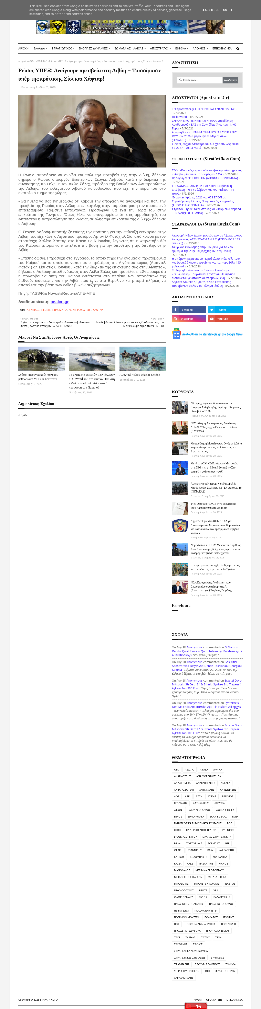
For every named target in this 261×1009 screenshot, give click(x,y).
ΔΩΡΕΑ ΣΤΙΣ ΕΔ (225, 810)
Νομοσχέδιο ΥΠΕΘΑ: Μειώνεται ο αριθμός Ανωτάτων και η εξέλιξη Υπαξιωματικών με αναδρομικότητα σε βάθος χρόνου (216, 549)
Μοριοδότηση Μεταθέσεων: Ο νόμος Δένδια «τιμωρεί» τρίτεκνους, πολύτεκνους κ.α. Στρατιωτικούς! (216, 447)
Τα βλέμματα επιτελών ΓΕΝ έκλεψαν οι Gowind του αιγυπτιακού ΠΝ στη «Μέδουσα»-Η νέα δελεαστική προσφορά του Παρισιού (92, 380)
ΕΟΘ (229, 823)
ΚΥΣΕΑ (177, 863)
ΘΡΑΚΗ (178, 850)
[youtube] (225, 318)
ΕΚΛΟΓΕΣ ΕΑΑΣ (218, 816)
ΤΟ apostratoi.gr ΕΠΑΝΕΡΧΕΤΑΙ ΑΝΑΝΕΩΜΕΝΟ (204, 109)
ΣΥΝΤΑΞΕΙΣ (217, 957)
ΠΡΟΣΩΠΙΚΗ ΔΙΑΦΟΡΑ (187, 930)
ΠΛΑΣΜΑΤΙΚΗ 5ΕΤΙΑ (206, 910)
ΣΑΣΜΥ (205, 937)
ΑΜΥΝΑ (217, 769)
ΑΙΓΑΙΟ (204, 769)
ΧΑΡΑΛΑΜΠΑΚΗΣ (184, 977)
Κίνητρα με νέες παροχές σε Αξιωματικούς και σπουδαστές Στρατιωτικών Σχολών (215, 567)
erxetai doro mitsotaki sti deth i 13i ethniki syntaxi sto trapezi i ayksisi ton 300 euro (207, 684)
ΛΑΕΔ (190, 863)
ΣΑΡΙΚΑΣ (190, 937)
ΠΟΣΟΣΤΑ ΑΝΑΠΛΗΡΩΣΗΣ (200, 924)
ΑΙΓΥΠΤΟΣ (33, 310)
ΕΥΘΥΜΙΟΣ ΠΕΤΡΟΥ (185, 836)
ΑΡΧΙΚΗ (198, 999)
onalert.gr (60, 302)
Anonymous (194, 647)
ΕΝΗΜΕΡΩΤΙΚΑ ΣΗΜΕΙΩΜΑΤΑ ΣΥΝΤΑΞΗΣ (198, 823)
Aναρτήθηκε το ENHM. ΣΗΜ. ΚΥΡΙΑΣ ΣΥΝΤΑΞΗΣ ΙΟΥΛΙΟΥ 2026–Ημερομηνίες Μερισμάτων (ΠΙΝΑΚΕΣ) (204, 136)
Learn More (210, 10)
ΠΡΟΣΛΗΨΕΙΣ (229, 924)
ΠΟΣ (176, 924)
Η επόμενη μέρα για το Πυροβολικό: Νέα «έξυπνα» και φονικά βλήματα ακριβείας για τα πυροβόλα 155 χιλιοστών (206, 262)
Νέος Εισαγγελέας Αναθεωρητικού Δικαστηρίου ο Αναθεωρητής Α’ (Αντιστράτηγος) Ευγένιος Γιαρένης (211, 586)
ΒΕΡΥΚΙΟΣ (227, 796)
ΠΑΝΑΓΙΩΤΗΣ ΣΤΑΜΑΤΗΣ (189, 904)
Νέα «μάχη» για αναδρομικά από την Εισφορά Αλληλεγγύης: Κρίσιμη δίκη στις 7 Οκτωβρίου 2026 (216, 407)
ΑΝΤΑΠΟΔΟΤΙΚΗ (184, 789)
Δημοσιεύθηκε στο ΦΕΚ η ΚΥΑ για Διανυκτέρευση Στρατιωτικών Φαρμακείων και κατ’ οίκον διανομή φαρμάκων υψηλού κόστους (215, 527)
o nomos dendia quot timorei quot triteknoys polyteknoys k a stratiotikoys (207, 651)
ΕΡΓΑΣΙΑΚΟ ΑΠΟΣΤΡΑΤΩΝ (201, 830)
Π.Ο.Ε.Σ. (203, 897)
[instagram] (189, 318)
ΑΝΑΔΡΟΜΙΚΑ (182, 783)
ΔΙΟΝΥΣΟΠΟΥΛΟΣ (200, 810)
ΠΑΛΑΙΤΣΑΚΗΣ (221, 897)
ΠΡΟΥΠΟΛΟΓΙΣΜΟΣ (217, 930)
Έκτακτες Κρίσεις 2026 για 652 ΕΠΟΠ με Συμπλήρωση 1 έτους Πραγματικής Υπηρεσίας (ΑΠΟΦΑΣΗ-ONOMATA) (203, 201)
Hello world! (179, 117)
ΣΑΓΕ (177, 937)
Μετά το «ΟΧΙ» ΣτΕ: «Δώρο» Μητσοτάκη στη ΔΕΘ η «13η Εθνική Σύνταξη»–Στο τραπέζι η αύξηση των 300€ (215, 467)
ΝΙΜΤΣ (203, 890)
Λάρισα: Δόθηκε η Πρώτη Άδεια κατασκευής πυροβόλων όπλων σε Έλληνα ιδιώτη (201, 284)
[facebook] (189, 309)
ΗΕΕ (227, 843)
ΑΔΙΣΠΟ (189, 769)
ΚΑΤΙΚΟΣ (179, 857)
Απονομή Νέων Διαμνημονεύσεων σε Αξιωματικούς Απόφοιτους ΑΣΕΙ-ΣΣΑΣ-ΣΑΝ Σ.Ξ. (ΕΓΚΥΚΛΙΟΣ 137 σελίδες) (207, 239)
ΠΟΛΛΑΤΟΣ (211, 917)
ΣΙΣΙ (88, 310)
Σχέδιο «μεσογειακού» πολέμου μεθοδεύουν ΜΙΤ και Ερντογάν (38, 376)
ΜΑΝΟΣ (223, 863)
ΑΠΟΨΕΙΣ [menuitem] (199, 48)
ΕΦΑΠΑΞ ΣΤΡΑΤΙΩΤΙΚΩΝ (216, 836)
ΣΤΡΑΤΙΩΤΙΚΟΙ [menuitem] (62, 48)
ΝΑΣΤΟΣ (230, 883)
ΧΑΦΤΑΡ (42, 61)
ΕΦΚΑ (177, 843)
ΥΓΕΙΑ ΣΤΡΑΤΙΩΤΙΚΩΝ (186, 971)
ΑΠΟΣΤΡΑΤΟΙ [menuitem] (159, 48)
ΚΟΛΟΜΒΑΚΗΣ (198, 857)
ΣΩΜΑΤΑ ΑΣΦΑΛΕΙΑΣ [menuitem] (128, 48)
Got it (227, 10)
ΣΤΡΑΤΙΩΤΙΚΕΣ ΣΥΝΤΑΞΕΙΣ (189, 957)
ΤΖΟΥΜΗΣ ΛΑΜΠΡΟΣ (207, 964)
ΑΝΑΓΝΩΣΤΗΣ (182, 776)
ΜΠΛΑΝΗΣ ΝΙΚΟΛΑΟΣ (207, 883)
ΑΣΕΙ (187, 796)
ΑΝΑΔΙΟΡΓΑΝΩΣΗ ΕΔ (208, 776)
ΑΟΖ (176, 796)
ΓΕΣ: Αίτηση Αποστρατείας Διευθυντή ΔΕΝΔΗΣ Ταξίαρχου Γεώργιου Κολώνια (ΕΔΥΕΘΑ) (214, 427)
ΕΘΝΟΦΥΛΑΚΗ (196, 816)
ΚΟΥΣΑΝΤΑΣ (220, 857)
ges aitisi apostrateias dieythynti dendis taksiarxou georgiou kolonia (207, 666)
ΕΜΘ (235, 816)
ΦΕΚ (207, 971)
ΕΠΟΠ (177, 830)
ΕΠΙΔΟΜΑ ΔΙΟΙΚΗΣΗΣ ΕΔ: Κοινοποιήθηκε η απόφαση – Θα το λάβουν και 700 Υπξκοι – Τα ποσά (203, 189)
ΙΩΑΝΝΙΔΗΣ (195, 850)
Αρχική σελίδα (26, 61)
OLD (176, 769)
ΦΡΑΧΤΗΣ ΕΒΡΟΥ (225, 971)
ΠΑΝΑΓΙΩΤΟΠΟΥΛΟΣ (221, 904)
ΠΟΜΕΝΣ (228, 917)
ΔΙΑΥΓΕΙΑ (219, 803)
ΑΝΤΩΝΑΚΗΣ (207, 789)
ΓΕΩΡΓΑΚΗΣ (180, 803)
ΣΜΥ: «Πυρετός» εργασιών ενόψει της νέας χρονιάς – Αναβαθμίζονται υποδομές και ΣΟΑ (207, 172)
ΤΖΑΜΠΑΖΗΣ (181, 964)
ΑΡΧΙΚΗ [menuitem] (23, 48)
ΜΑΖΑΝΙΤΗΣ (206, 863)
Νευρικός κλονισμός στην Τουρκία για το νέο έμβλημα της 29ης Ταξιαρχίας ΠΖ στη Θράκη (202, 249)
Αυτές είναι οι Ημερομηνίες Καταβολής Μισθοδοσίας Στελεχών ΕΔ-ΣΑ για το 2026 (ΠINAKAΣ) (216, 487)
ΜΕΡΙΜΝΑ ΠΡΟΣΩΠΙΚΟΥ (210, 870)
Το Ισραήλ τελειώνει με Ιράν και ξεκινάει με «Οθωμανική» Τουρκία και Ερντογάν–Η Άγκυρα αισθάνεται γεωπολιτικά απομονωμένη (203, 274)
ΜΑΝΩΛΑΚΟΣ (182, 870)
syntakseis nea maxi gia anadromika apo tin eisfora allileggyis (206, 705)
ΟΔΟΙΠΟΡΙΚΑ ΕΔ (184, 897)
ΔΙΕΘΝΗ (45, 310)
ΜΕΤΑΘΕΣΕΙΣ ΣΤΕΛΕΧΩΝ (188, 877)
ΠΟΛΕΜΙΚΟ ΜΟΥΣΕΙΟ (186, 917)
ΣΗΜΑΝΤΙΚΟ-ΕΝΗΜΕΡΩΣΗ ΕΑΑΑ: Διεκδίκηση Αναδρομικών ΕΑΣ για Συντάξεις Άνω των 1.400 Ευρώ (204, 124)
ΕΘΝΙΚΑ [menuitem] (180, 48)
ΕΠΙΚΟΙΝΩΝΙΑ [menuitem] (222, 48)
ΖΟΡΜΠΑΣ (214, 843)
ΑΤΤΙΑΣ (212, 796)
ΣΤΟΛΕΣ (198, 944)
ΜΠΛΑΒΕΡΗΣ (181, 883)
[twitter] (225, 309)
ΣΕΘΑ (218, 937)
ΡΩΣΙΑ (81, 310)
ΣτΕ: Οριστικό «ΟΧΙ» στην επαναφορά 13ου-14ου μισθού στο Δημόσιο (213, 506)
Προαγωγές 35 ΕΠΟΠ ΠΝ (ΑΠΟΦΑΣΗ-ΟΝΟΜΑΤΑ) (205, 178)
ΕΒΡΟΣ (178, 816)
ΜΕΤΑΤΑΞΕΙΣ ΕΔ (217, 877)
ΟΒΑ (215, 890)
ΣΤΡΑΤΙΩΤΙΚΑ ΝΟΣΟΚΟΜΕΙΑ (191, 951)
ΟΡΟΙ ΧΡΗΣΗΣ (214, 999)
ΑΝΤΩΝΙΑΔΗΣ (228, 789)
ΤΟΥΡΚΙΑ (230, 964)
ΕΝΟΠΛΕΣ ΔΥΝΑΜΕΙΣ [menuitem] (93, 48)
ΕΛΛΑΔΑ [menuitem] (39, 48)
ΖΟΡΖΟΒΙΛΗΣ (194, 843)
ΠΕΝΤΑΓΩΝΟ (181, 910)
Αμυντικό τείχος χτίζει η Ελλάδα (139, 374)
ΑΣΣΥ (199, 796)
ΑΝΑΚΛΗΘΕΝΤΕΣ (205, 783)
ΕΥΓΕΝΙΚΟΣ (228, 830)
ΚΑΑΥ (210, 850)
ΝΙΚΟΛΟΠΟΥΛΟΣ (184, 890)
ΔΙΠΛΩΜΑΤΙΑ (59, 310)
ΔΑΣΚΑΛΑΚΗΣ (201, 803)
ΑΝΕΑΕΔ (225, 783)
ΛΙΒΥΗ (72, 310)
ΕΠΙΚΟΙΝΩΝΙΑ (235, 999)
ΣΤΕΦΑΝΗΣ (181, 944)
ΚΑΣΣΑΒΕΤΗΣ (226, 850)
